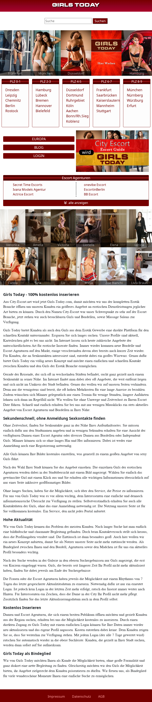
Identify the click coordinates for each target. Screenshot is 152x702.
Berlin (10, 105)
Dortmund (74, 95)
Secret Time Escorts (27, 185)
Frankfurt (103, 89)
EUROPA (39, 138)
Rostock (11, 110)
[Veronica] (12, 228)
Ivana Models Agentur (29, 189)
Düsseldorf (75, 89)
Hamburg (43, 89)
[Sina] (38, 266)
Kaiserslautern (108, 100)
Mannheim (105, 105)
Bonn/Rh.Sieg (77, 116)
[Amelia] (38, 228)
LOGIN (38, 155)
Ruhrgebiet (75, 100)
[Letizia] (139, 228)
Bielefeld (43, 110)
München (134, 89)
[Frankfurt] (15, 52)
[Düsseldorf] (76, 52)
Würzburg (135, 100)
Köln (70, 105)
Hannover (44, 105)
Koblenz (72, 121)
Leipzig (11, 95)
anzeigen (81, 203)
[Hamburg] (137, 52)
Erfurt (131, 105)
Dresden (12, 89)
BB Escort (91, 194)
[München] (45, 52)
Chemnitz (13, 100)
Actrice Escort (23, 194)
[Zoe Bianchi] (114, 266)
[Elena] (114, 228)
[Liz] (63, 266)
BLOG (39, 147)
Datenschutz (81, 696)
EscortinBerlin (94, 189)
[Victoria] (63, 228)
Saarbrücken (106, 95)
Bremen (42, 100)
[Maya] (88, 266)
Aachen (72, 110)
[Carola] (12, 266)
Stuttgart (103, 110)
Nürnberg (135, 95)
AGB (101, 696)
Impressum (56, 696)
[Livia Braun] (139, 266)
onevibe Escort (95, 185)
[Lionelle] (88, 228)
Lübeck (41, 95)
